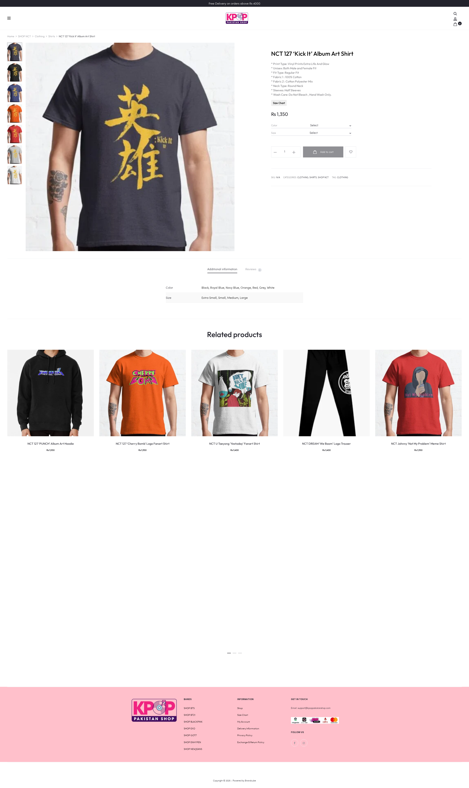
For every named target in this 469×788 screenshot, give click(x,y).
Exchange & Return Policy (250, 742)
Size (273, 133)
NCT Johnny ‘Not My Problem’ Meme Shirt (418, 443)
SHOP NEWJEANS (193, 749)
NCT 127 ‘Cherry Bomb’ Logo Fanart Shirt (142, 443)
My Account (243, 721)
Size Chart (279, 103)
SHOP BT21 (189, 715)
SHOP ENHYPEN (192, 742)
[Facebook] (294, 743)
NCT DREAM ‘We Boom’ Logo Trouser (326, 443)
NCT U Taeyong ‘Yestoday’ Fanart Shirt (234, 443)
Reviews (252, 269)
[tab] (222, 269)
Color (274, 125)
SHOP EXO (189, 728)
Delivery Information (248, 728)
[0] (455, 23)
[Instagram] (303, 743)
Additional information (222, 269)
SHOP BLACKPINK (193, 721)
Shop (240, 708)
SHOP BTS (189, 708)
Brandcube (250, 780)
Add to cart (326, 152)
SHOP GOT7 (190, 735)
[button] (229, 652)
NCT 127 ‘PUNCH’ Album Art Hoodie (50, 443)
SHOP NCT (24, 36)
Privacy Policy (244, 735)
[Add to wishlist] (350, 151)
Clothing (40, 36)
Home (10, 36)
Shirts (51, 36)
